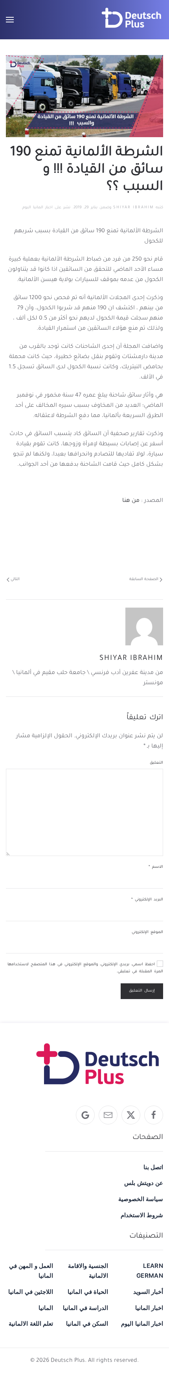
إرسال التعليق (142, 991)
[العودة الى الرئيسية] (131, 19)
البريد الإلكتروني (147, 900)
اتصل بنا (153, 1167)
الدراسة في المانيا (85, 1308)
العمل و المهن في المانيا (31, 1270)
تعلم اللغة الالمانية (31, 1323)
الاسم (156, 867)
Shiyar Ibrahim (133, 208)
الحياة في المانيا (88, 1291)
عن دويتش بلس (143, 1183)
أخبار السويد (148, 1291)
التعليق (156, 763)
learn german (149, 1270)
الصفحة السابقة (143, 579)
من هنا (130, 501)
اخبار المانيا (149, 1308)
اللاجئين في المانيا (30, 1291)
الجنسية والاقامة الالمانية (88, 1270)
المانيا (46, 1308)
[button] (10, 19)
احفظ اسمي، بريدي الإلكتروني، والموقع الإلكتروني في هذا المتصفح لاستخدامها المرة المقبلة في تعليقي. (85, 968)
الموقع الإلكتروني (147, 932)
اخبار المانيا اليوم (37, 208)
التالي (15, 579)
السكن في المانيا (87, 1323)
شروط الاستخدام (142, 1215)
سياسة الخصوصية (140, 1199)
